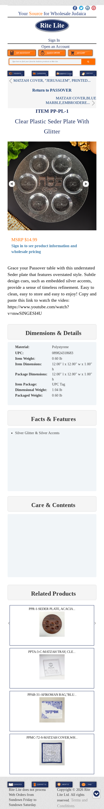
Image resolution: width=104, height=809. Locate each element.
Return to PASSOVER (52, 90)
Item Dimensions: (28, 364)
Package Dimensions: (31, 374)
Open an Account (55, 46)
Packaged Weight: (29, 395)
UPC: (19, 353)
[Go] (88, 61)
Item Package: (26, 384)
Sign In (54, 40)
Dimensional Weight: (31, 390)
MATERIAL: (22, 347)
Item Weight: (25, 358)
